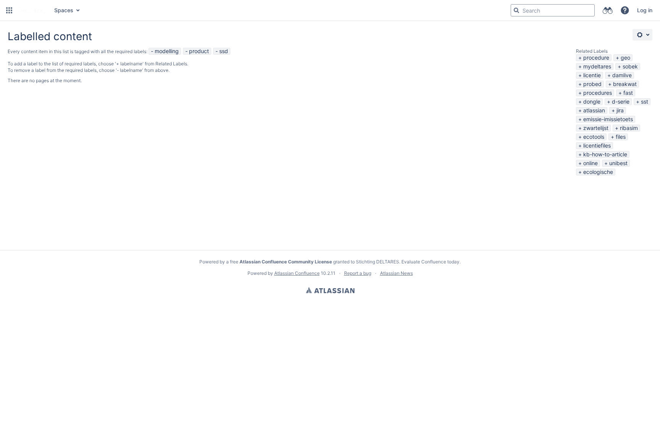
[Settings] (642, 35)
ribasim (629, 128)
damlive (622, 75)
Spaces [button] (63, 10)
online (590, 163)
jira (620, 110)
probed (592, 84)
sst (644, 101)
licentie (592, 75)
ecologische (598, 172)
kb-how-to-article (605, 154)
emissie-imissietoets (608, 119)
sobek (630, 66)
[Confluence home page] (32, 10)
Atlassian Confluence (297, 273)
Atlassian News (396, 273)
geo (625, 57)
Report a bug (357, 273)
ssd (223, 51)
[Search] (516, 10)
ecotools (593, 136)
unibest (618, 163)
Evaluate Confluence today (430, 262)
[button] (9, 10)
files (621, 136)
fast (628, 92)
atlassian (594, 110)
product (199, 51)
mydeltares (597, 66)
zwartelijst (595, 128)
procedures (597, 92)
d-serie (620, 101)
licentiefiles (597, 145)
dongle (591, 101)
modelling (167, 51)
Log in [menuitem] (644, 10)
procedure (596, 57)
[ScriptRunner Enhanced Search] (607, 10)
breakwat (625, 84)
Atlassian (330, 290)
